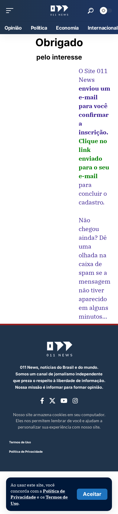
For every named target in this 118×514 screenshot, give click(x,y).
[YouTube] (64, 401)
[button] (92, 494)
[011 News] (59, 11)
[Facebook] (42, 401)
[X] (52, 401)
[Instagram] (75, 401)
